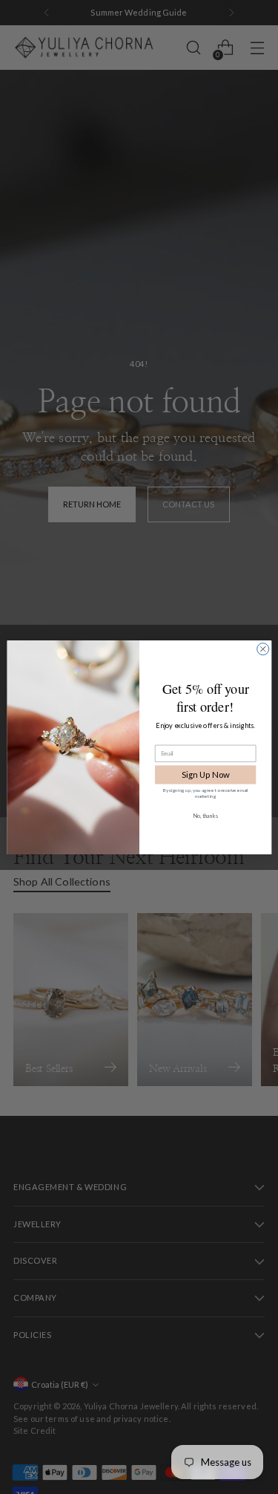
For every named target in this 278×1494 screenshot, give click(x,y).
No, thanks (205, 815)
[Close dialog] (262, 649)
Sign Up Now (205, 774)
